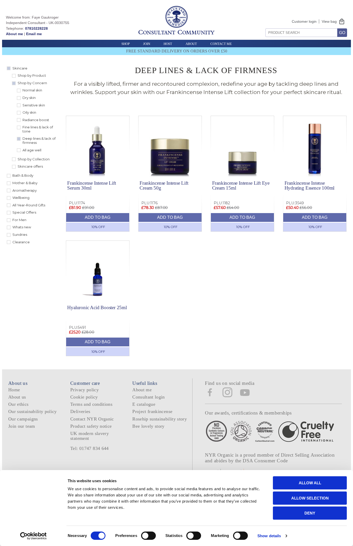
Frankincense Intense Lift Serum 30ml (91, 185)
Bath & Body (22, 175)
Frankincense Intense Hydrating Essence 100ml (310, 185)
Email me (34, 34)
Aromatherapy (24, 190)
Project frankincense (152, 411)
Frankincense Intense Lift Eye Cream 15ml (241, 185)
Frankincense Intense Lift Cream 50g (164, 185)
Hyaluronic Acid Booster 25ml (97, 307)
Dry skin (29, 98)
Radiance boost (35, 120)
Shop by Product (32, 75)
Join (146, 44)
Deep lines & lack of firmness (39, 140)
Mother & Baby (24, 183)
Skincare (19, 68)
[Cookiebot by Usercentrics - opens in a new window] (33, 536)
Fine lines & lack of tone (37, 129)
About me (14, 34)
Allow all (310, 483)
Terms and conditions (91, 404)
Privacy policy (84, 389)
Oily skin (29, 112)
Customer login (304, 21)
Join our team (21, 426)
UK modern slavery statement (89, 436)
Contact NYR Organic (92, 419)
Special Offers (24, 212)
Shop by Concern (32, 83)
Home (14, 389)
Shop (125, 44)
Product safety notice (91, 426)
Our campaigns (23, 419)
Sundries (19, 234)
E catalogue (143, 404)
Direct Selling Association (308, 455)
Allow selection (310, 498)
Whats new (21, 227)
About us (17, 397)
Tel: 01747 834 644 (89, 448)
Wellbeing (20, 198)
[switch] (148, 536)
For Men (19, 220)
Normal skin (32, 90)
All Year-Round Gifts (28, 205)
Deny (309, 513)
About (191, 44)
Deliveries (80, 411)
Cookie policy (84, 397)
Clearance (21, 242)
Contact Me (221, 44)
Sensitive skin (33, 105)
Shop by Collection (34, 159)
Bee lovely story (148, 426)
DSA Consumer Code (265, 460)
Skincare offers (30, 166)
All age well (31, 150)
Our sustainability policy (32, 411)
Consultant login (148, 397)
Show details (269, 536)
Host (168, 44)
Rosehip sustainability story (159, 419)
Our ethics (18, 404)
